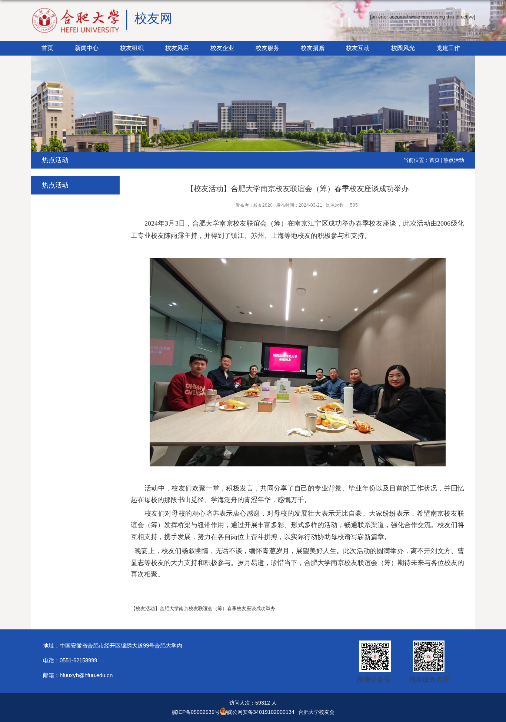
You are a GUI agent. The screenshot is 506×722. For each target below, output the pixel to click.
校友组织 (132, 48)
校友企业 (222, 48)
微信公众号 (373, 679)
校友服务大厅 (429, 679)
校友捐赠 (312, 48)
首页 (47, 48)
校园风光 (403, 48)
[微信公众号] (373, 643)
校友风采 (177, 48)
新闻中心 (87, 48)
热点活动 (453, 160)
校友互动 (358, 48)
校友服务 (267, 48)
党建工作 (448, 48)
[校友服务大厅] (427, 643)
